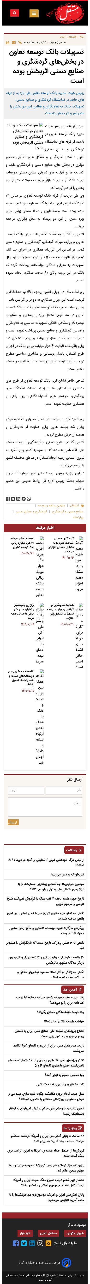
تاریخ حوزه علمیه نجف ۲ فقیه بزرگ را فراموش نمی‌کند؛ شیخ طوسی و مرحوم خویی (45, 901)
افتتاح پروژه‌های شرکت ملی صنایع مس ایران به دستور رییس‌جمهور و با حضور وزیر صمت (49, 1033)
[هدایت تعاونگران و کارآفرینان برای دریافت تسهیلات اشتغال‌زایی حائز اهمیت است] (79, 636)
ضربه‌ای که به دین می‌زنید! (67, 874)
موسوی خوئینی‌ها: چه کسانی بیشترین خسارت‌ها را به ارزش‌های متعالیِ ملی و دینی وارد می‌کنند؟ (51, 886)
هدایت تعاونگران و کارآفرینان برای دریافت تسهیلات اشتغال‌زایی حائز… (60, 612)
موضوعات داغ (77, 1225)
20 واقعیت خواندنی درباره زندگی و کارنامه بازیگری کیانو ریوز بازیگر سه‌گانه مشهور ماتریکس (46, 960)
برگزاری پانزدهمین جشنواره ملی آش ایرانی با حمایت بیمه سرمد (22, 612)
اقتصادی (72, 37)
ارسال (12, 822)
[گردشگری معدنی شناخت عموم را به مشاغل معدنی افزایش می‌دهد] (79, 564)
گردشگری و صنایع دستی (31, 512)
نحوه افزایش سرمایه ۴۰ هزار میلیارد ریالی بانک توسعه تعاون (22, 543)
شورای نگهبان (75, 1233)
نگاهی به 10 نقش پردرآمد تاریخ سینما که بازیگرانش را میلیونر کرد (45, 945)
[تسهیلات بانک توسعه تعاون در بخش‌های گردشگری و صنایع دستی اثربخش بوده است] (24, 498)
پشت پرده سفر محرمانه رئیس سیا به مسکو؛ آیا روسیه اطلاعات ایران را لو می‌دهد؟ (50, 1000)
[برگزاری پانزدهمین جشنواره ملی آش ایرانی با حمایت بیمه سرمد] (39, 634)
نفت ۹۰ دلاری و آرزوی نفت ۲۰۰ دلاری (60, 1084)
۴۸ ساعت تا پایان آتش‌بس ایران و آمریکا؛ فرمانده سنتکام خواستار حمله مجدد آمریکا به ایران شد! (47, 1138)
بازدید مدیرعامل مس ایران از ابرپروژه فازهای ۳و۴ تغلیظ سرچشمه (48, 1048)
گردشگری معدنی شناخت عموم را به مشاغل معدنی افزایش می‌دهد (61, 545)
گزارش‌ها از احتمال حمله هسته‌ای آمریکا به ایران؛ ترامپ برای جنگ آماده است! (45, 1153)
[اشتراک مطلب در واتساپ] (29, 499)
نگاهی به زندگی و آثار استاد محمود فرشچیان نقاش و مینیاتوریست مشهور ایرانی (50, 975)
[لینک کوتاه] (19, 42)
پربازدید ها (70, 1128)
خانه (82, 37)
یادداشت (71, 850)
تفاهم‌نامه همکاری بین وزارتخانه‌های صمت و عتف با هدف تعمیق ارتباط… (21, 678)
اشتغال (74, 505)
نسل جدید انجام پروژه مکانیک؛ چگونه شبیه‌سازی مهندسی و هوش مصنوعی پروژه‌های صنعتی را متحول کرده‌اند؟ (46, 1096)
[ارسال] (12, 42)
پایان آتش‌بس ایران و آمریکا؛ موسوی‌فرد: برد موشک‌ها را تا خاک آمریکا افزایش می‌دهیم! (46, 1197)
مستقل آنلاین (48, 1233)
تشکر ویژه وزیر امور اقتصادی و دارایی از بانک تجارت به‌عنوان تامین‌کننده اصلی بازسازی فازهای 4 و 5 (46, 1063)
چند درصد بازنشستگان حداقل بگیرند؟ (60, 1012)
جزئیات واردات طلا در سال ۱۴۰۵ (64, 1021)
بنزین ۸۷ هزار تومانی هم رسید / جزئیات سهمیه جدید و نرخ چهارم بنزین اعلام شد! (46, 1168)
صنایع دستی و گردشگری (67, 512)
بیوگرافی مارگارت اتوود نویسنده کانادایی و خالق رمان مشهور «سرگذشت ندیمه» (46, 931)
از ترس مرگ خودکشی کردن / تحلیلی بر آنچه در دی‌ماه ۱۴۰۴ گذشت (46, 862)
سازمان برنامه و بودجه (51, 505)
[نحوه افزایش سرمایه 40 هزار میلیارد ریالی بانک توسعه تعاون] (39, 567)
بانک (62, 37)
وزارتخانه (78, 517)
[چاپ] (7, 42)
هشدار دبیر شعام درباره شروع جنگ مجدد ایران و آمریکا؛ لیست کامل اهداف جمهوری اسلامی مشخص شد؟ (48, 1183)
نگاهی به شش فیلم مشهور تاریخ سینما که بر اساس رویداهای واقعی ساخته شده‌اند (45, 916)
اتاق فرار (25, 1233)
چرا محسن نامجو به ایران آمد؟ (64, 1075)
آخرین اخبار (70, 990)
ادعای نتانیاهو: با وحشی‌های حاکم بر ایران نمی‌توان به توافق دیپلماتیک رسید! (46, 1111)
